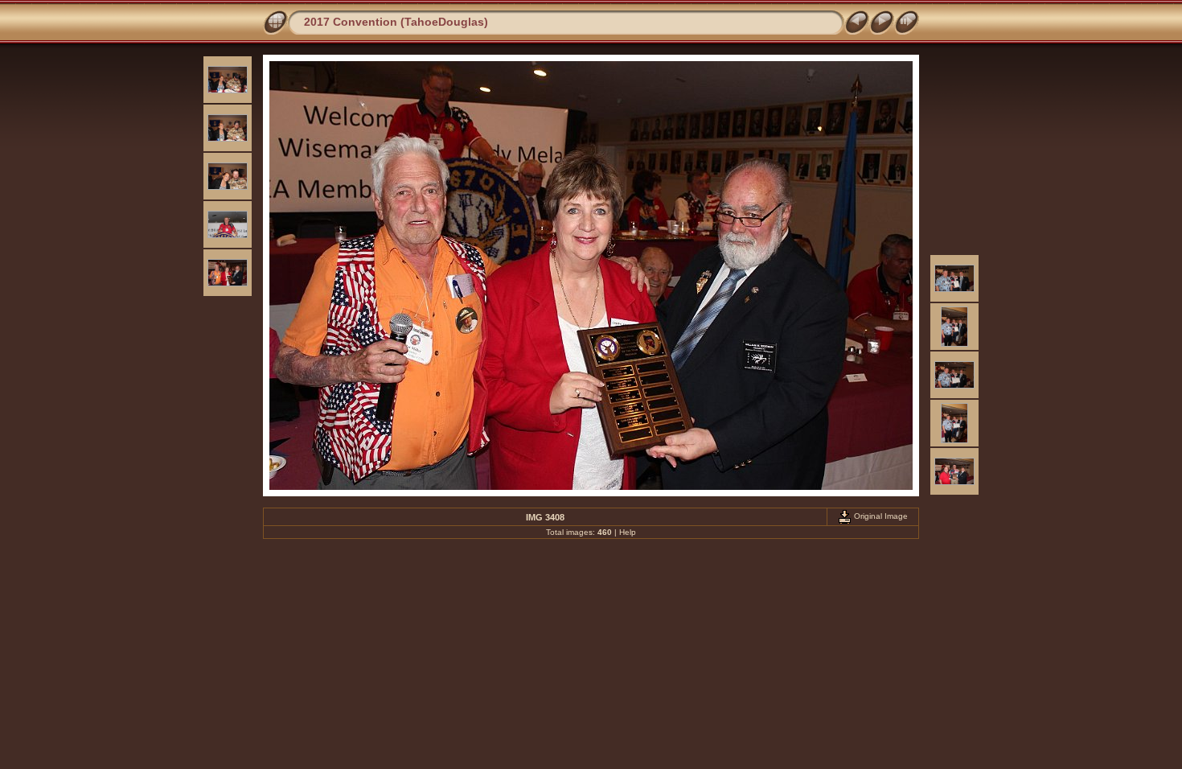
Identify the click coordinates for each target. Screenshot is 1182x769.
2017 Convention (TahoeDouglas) (396, 21)
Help (627, 532)
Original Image (880, 516)
